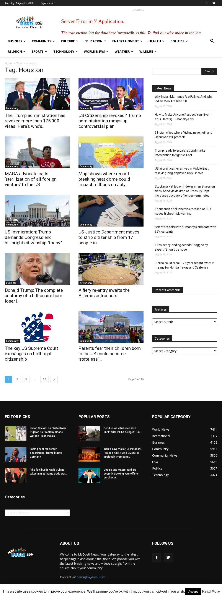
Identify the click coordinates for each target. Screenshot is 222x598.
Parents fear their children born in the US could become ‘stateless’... (109, 354)
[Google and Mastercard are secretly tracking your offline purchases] (89, 475)
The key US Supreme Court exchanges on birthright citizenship (31, 354)
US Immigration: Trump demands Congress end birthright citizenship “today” (33, 237)
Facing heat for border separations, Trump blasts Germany (46, 452)
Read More (211, 591)
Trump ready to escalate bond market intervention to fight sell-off (180, 153)
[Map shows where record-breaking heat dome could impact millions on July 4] (111, 152)
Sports (38, 51)
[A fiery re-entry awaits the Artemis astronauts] (111, 269)
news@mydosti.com (91, 577)
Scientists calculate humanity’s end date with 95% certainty (185, 229)
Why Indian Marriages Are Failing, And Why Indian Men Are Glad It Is (183, 99)
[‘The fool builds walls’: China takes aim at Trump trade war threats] (15, 475)
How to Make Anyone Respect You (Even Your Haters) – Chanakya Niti (182, 117)
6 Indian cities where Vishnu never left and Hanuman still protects (183, 135)
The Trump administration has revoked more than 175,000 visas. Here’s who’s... (35, 121)
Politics (177, 41)
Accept (193, 591)
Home (8, 63)
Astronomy (86, 282)
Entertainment (125, 41)
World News (94, 51)
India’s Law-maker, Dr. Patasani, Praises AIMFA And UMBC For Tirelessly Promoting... (123, 452)
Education (94, 41)
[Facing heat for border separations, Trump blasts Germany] (15, 454)
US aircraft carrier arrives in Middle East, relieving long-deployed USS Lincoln (182, 171)
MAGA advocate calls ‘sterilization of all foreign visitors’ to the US (31, 179)
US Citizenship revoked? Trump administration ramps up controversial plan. (109, 121)
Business (15, 41)
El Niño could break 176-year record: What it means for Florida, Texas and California (184, 265)
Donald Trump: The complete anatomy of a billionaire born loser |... (34, 296)
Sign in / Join (48, 3)
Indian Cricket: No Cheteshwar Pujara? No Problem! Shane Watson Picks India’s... (48, 432)
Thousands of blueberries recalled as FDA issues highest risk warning (183, 211)
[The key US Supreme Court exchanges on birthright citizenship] (37, 327)
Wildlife (146, 51)
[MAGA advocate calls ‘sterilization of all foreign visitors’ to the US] (37, 152)
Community (41, 41)
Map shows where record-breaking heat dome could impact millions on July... (104, 179)
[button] (212, 41)
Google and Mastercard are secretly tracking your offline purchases (121, 473)
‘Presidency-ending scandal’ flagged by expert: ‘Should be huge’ (181, 247)
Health (155, 41)
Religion (15, 51)
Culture (68, 41)
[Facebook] (207, 3)
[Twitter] (214, 3)
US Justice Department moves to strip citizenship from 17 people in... (108, 237)
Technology (63, 51)
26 (44, 379)
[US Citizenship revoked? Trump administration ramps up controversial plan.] (111, 94)
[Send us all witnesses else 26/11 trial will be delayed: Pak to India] (89, 433)
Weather (122, 51)
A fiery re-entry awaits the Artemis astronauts (104, 293)
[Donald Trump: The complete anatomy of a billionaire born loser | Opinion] (37, 269)
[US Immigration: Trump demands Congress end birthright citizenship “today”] (37, 211)
